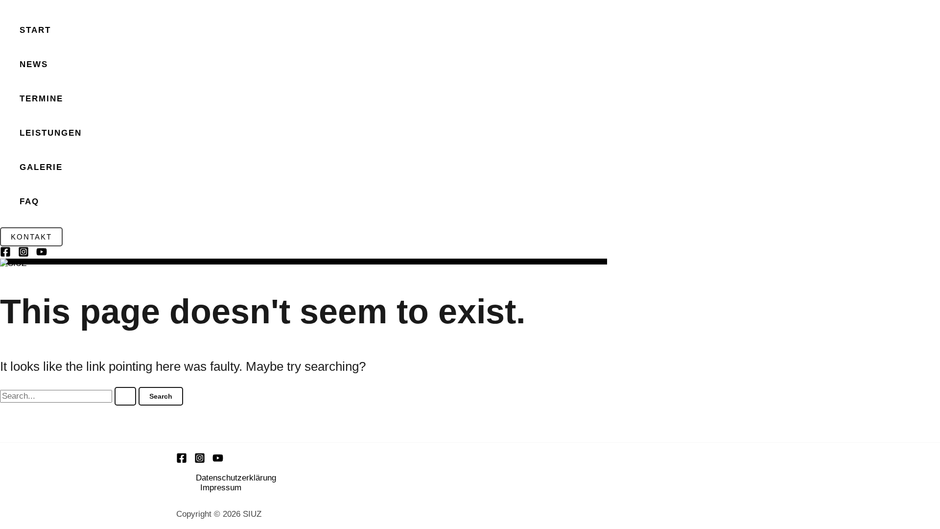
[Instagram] (23, 254)
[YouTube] (41, 254)
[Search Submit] (125, 396)
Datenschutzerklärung (236, 477)
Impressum (220, 487)
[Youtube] (217, 460)
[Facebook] (5, 254)
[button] (31, 236)
